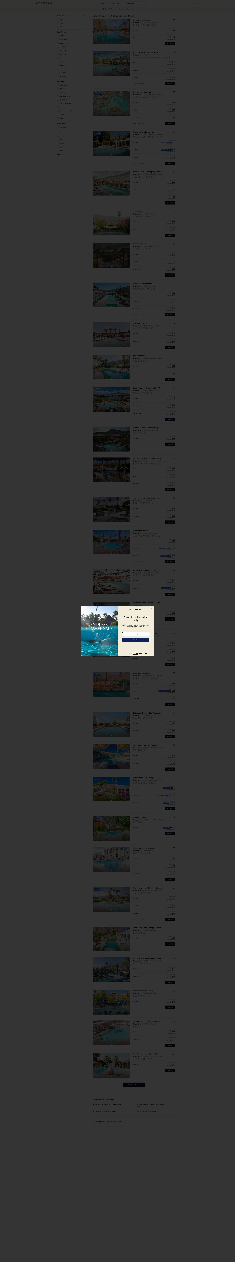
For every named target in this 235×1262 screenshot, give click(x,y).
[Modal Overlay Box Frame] (117, 631)
